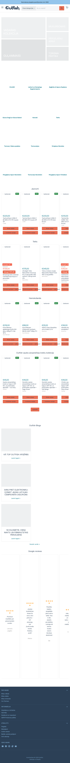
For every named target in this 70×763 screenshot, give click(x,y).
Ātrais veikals (10, 228)
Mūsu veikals (5, 693)
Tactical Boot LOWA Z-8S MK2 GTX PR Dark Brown (49, 220)
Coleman (5, 280)
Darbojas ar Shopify (35, 759)
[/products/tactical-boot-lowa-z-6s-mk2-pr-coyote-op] (30, 204)
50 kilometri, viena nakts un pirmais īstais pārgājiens (16, 532)
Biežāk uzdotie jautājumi (8, 734)
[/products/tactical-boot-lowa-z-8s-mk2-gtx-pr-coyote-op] (10, 204)
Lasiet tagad (15, 458)
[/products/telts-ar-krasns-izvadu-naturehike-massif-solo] (49, 257)
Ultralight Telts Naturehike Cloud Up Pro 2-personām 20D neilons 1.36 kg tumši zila (29, 274)
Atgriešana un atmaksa (8, 710)
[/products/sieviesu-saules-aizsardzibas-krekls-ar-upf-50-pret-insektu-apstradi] (49, 368)
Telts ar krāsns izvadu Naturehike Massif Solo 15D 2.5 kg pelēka (49, 272)
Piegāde (3, 726)
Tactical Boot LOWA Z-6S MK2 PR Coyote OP (29, 219)
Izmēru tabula (5, 731)
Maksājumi (4, 729)
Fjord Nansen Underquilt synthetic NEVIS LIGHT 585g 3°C (29, 329)
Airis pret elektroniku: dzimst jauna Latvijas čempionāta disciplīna (16, 492)
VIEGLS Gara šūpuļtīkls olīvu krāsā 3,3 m (49, 328)
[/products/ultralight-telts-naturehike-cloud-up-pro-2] (30, 257)
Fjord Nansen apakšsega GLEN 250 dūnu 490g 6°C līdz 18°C (9, 330)
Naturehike (25, 280)
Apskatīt (35, 409)
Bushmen (44, 331)
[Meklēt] (61, 8)
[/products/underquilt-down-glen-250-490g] (10, 314)
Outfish (5, 389)
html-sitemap (5, 736)
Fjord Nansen (6, 334)
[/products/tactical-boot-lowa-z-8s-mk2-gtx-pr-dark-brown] (49, 204)
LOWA (4, 223)
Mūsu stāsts (5, 696)
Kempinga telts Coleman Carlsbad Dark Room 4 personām (11, 276)
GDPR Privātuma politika (8, 717)
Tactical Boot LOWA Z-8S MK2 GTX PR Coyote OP (10, 220)
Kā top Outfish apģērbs (16, 454)
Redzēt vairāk (34, 544)
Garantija (4, 712)
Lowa (43, 223)
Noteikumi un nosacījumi (8, 715)
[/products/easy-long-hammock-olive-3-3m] (49, 314)
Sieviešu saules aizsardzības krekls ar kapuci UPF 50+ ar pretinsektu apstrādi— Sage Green (29, 385)
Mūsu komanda (6, 698)
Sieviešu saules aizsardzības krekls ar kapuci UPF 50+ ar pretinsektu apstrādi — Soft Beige (49, 385)
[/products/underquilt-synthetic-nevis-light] (30, 314)
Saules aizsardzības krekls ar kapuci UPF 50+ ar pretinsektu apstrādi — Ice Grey (9, 384)
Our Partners (5, 701)
